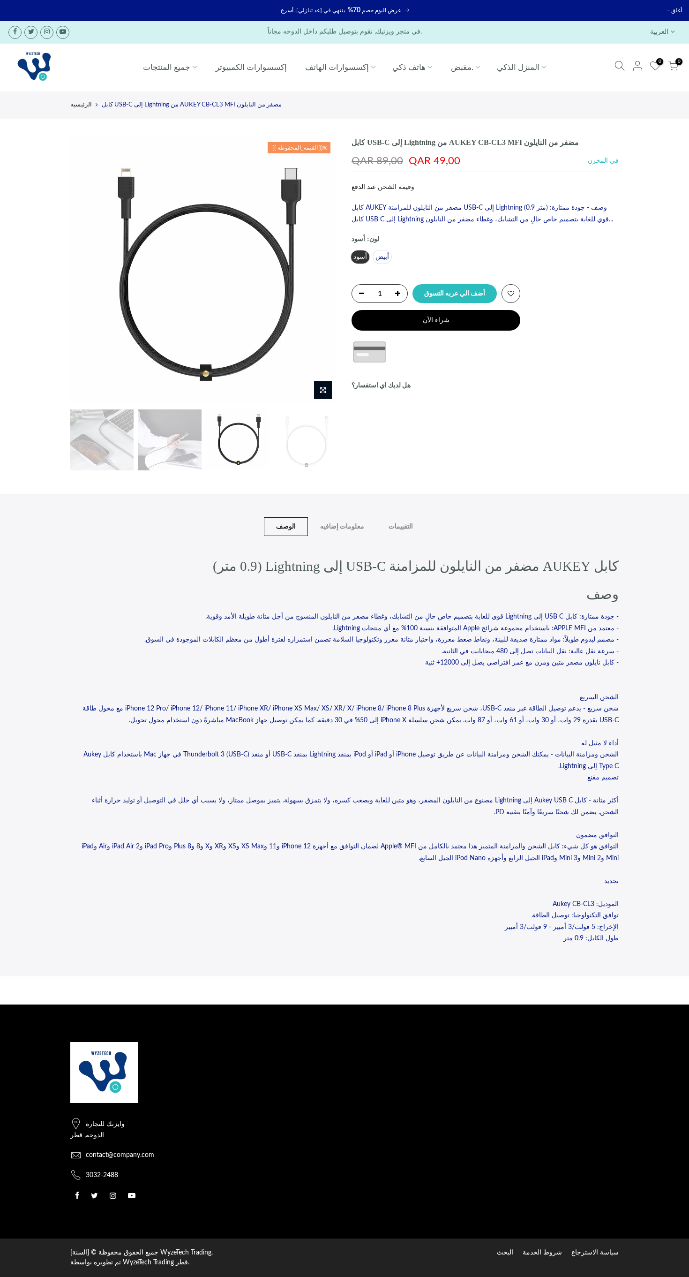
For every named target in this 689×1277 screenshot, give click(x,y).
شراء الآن (436, 320)
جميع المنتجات (166, 67)
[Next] (321, 271)
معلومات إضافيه (342, 526)
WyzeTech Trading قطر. (156, 1262)
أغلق (676, 10)
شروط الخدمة (542, 1252)
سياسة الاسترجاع (595, 1252)
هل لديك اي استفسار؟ (381, 385)
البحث (505, 1252)
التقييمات (401, 526)
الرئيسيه (81, 105)
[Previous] (86, 271)
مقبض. (462, 67)
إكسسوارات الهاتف (337, 67)
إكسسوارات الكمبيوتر (251, 67)
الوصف (286, 526)
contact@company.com (120, 1155)
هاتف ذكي (409, 67)
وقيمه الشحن (395, 187)
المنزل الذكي (518, 67)
